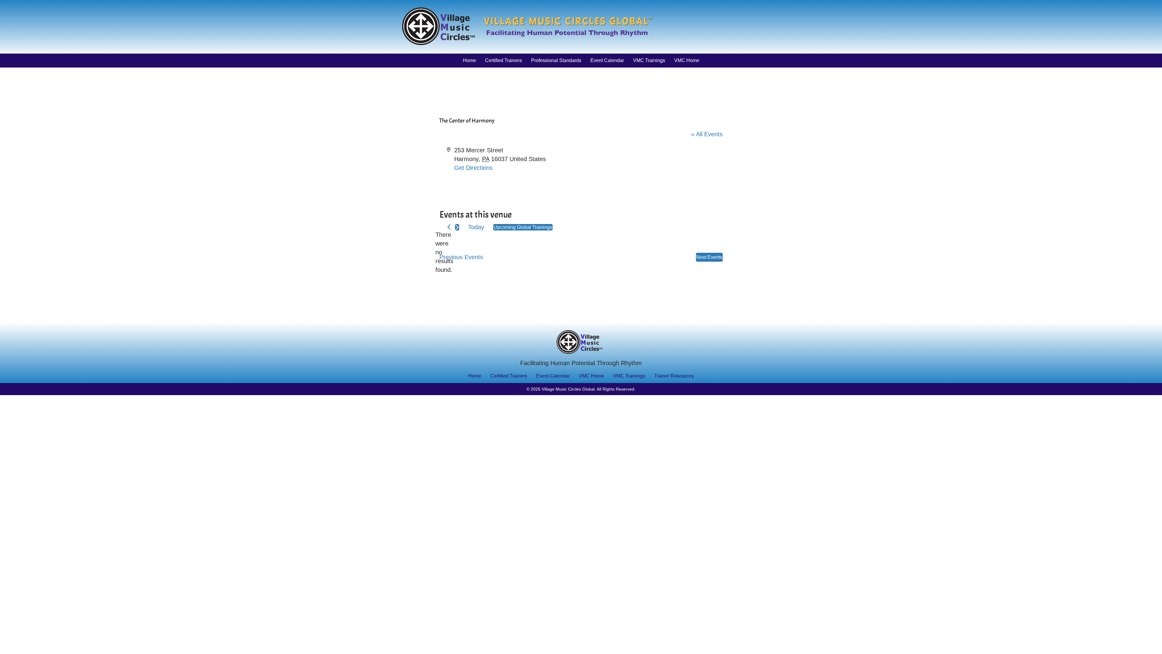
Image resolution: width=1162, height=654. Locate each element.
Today (476, 227)
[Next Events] (457, 227)
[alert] (444, 252)
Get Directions (473, 167)
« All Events (707, 134)
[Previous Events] (449, 227)
